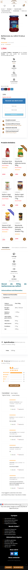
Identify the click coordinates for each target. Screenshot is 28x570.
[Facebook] (12, 553)
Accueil (3, 9)
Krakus (14, 63)
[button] (26, 15)
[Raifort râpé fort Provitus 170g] (20, 185)
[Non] (26, 564)
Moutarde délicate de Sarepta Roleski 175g (19, 228)
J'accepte (8, 567)
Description (5, 247)
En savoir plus (18, 567)
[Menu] (1, 2)
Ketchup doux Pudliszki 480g (7, 162)
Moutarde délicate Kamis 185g (20, 163)
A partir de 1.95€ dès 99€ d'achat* (13, 125)
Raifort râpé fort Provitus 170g (19, 196)
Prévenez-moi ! (14, 114)
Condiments (16, 11)
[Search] (25, 2)
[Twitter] (16, 553)
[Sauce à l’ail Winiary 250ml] (7, 216)
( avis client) (11, 42)
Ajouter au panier (24, 239)
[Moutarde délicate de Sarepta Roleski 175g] (20, 216)
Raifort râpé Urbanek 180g (7, 195)
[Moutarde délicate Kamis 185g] (20, 152)
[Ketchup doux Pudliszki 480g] (7, 152)
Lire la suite (11, 174)
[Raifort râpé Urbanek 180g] (7, 185)
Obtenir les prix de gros (11, 132)
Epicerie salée (18, 9)
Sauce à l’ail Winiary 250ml (7, 226)
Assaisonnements (6, 11)
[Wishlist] (5, 6)
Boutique (9, 9)
